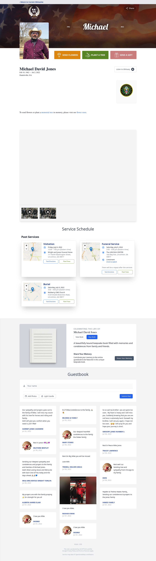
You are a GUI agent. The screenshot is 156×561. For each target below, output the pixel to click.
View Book (79, 337)
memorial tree (47, 112)
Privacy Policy (71, 551)
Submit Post (126, 396)
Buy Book (92, 337)
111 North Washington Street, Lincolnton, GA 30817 (59, 255)
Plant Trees (66, 261)
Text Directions (51, 261)
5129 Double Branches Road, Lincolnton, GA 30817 (59, 296)
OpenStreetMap (80, 555)
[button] (32, 249)
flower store (81, 112)
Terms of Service (84, 551)
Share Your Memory (124, 358)
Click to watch (111, 262)
